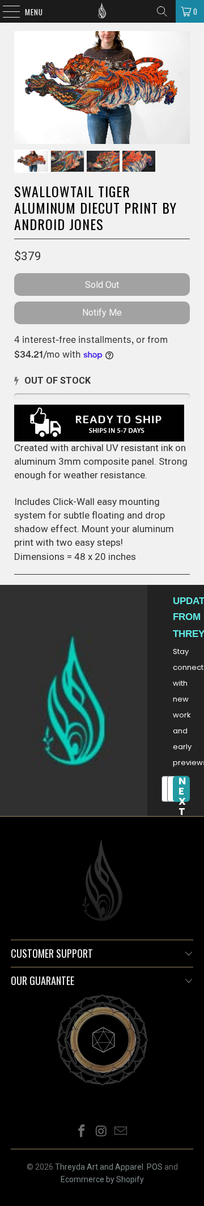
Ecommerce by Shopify (102, 1179)
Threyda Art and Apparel (99, 1166)
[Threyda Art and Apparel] (102, 11)
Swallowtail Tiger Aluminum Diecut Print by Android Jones (95, 207)
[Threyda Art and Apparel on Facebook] (81, 1132)
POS (155, 1166)
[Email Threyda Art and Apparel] (121, 1132)
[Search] (162, 11)
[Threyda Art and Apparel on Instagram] (101, 1132)
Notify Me (102, 312)
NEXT (182, 789)
